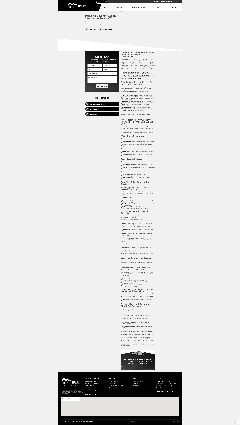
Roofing (173, 7)
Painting (157, 7)
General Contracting (138, 7)
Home (105, 7)
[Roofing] (87, 114)
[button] (138, 310)
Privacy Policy (175, 421)
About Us (119, 7)
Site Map (133, 421)
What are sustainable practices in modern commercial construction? (136, 310)
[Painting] (87, 109)
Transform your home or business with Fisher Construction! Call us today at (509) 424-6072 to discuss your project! (137, 361)
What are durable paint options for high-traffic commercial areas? (137, 327)
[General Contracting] (87, 104)
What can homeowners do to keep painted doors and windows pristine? (135, 323)
